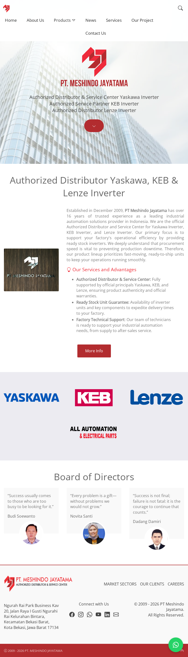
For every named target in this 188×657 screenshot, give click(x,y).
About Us (35, 20)
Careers (176, 584)
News (90, 20)
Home (11, 20)
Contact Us (95, 33)
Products (63, 20)
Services (114, 20)
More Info (94, 351)
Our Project (142, 20)
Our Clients (152, 584)
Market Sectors (120, 584)
